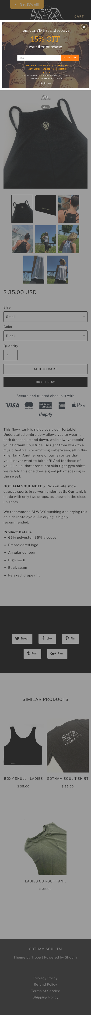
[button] (84, 27)
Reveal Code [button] (70, 57)
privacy (45, 107)
